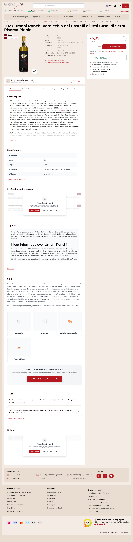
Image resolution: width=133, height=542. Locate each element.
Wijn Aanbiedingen (20, 17)
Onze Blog (11, 508)
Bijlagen (76, 89)
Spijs (62, 89)
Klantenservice (124, 11)
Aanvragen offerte (54, 492)
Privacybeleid (124, 532)
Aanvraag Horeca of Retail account (20, 492)
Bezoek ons (11, 499)
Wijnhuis (55, 89)
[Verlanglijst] (119, 6)
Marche (36, 22)
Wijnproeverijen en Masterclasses (101, 509)
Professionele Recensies (41, 89)
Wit (25, 22)
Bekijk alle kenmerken (55, 60)
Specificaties (26, 89)
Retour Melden (94, 512)
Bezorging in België (55, 508)
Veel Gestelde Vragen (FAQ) (98, 506)
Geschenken (50, 17)
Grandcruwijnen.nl (9, 22)
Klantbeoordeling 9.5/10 (100, 67)
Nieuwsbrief (92, 496)
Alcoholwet (51, 495)
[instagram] (105, 476)
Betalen (50, 502)
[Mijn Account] (115, 6)
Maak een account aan (50, 210)
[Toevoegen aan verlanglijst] (124, 38)
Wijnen (35, 17)
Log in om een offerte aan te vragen (106, 52)
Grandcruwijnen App (15, 511)
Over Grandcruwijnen (15, 505)
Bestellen (51, 499)
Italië (29, 22)
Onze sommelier (103, 17)
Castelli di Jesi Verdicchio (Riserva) (50, 22)
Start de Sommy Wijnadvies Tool (46, 379)
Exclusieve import (95, 490)
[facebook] (98, 476)
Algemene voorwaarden (16, 495)
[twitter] (111, 476)
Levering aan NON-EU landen (99, 493)
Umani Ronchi (67, 22)
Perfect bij (99, 72)
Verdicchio (61, 50)
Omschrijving (14, 89)
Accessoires (84, 17)
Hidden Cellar (12, 502)
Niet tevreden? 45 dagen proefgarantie (105, 65)
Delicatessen (68, 17)
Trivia (69, 89)
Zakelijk (117, 17)
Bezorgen (51, 505)
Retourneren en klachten (98, 502)
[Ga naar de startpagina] (13, 6)
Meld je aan (35, 210)
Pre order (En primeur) (96, 499)
